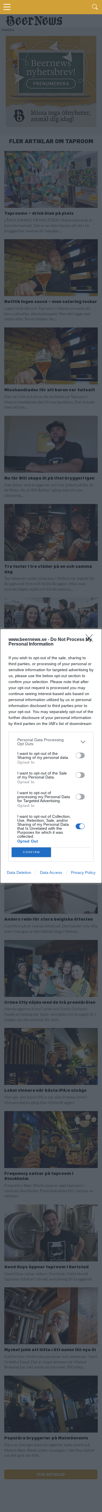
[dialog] (51, 756)
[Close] (91, 639)
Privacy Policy (83, 872)
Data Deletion (19, 872)
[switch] (80, 755)
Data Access (51, 872)
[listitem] (51, 742)
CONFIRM (31, 852)
